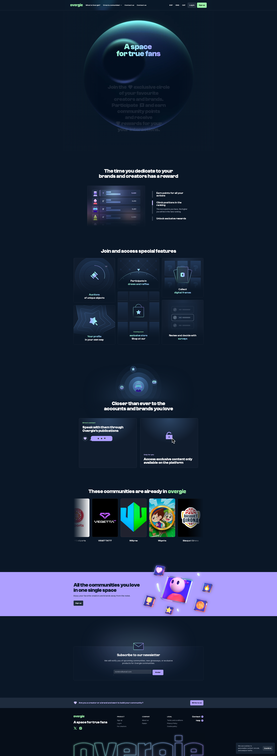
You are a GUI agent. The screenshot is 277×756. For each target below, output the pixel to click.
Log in (119, 723)
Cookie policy (172, 726)
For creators (121, 726)
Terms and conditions (175, 720)
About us (145, 720)
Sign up (119, 720)
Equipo (144, 723)
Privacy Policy (172, 723)
